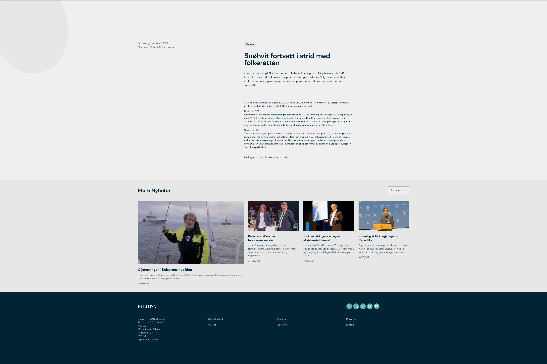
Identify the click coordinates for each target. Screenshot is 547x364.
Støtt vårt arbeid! (215, 319)
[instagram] (370, 306)
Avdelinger (281, 319)
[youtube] (376, 306)
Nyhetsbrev (282, 324)
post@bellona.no (156, 319)
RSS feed (211, 324)
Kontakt (350, 324)
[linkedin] (356, 306)
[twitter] (349, 306)
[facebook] (363, 306)
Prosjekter (351, 319)
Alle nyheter (397, 190)
